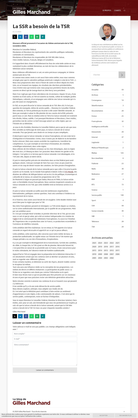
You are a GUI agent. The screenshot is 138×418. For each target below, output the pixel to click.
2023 (106, 243)
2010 (94, 254)
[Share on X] (15, 37)
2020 (94, 247)
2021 (117, 243)
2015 (94, 250)
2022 (112, 243)
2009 (100, 254)
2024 (100, 243)
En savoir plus (125, 415)
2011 (117, 250)
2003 (106, 258)
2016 (117, 247)
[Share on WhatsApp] (32, 37)
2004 (100, 258)
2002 (112, 258)
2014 (100, 250)
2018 (106, 247)
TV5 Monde (68, 172)
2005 (94, 258)
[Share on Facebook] (26, 37)
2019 (100, 247)
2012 (112, 250)
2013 (106, 250)
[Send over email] (37, 37)
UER (15, 219)
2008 (106, 254)
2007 (112, 254)
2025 (94, 243)
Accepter (103, 415)
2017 (112, 247)
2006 (117, 254)
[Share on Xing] (43, 37)
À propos (107, 10)
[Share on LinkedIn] (20, 37)
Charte (117, 10)
